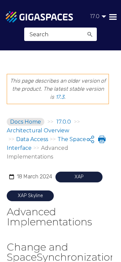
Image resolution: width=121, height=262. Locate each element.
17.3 (59, 97)
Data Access (32, 139)
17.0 (94, 16)
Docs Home (25, 122)
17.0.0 (63, 122)
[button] (90, 34)
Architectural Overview (38, 130)
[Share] (90, 139)
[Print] (101, 139)
